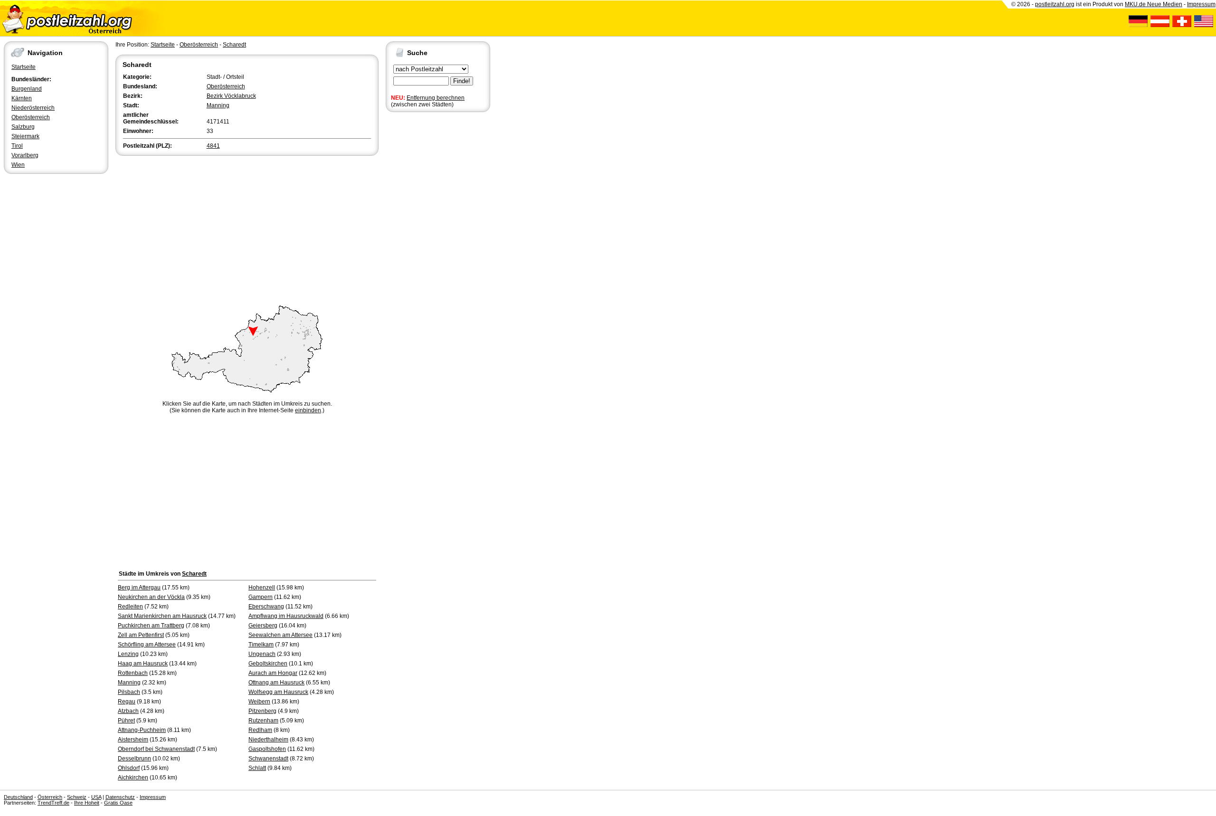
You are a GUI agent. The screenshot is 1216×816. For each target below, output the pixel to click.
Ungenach (262, 654)
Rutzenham (263, 720)
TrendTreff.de (53, 803)
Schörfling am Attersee (147, 644)
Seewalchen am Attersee (280, 635)
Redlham (260, 730)
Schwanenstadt (268, 758)
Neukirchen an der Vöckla (151, 597)
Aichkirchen (133, 777)
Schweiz (76, 797)
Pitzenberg (262, 711)
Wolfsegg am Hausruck (278, 692)
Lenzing (128, 654)
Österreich (50, 797)
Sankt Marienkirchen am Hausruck (162, 616)
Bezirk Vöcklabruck (231, 96)
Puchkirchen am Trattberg (151, 625)
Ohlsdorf (129, 768)
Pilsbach (129, 692)
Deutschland (18, 797)
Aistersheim (133, 739)
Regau (126, 701)
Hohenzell (261, 587)
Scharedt (234, 44)
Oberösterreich (30, 117)
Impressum (1201, 4)
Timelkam (261, 644)
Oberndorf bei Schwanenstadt (156, 749)
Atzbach (128, 711)
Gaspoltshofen (267, 749)
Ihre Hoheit (86, 803)
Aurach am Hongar (272, 673)
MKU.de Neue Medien (1153, 4)
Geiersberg (262, 625)
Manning (218, 105)
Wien (18, 164)
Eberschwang (266, 606)
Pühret (126, 720)
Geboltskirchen (267, 663)
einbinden (308, 410)
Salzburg (23, 126)
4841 (213, 145)
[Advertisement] (247, 228)
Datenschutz (120, 797)
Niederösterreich (33, 107)
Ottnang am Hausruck (276, 682)
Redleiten (130, 606)
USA (96, 797)
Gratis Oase (118, 803)
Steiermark (25, 136)
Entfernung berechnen (436, 98)
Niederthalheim (268, 739)
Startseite (23, 67)
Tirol (17, 145)
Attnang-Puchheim (142, 730)
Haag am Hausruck (143, 663)
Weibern (259, 701)
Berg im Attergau (139, 587)
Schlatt (257, 768)
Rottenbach (133, 673)
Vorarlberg (24, 155)
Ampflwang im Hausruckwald (285, 616)
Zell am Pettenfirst (141, 635)
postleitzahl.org (1054, 4)
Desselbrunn (134, 758)
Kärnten (21, 98)
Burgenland (26, 88)
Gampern (260, 597)
